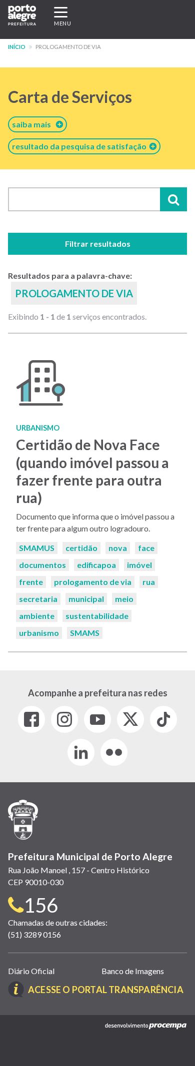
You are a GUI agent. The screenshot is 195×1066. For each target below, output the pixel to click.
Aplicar (173, 199)
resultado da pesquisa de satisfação (81, 146)
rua (148, 581)
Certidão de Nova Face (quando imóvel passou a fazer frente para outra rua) (92, 471)
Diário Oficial (31, 971)
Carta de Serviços (70, 96)
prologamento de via (93, 581)
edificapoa (96, 564)
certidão (82, 547)
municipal (86, 598)
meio (124, 598)
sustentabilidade (97, 615)
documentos (42, 564)
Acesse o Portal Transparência (106, 989)
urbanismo (39, 632)
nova (117, 547)
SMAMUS (36, 547)
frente (31, 581)
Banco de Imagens (133, 971)
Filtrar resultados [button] (97, 243)
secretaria (38, 598)
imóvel (139, 564)
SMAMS (85, 632)
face (146, 547)
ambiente (36, 615)
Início (17, 46)
